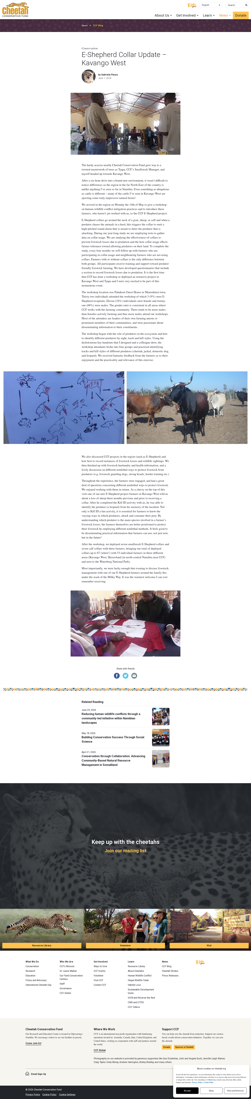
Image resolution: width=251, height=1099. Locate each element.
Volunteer (125, 945)
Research (30, 971)
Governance (66, 988)
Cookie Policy (49, 1094)
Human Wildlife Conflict (140, 975)
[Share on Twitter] (125, 675)
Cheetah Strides (170, 971)
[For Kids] (192, 5)
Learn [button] (207, 15)
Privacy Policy (33, 1094)
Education (30, 975)
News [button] (223, 15)
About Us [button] (162, 15)
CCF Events (99, 971)
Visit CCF (98, 980)
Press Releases (170, 975)
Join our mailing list (125, 850)
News (85, 25)
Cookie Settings (67, 1094)
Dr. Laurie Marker (68, 971)
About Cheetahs (136, 971)
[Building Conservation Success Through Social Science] (161, 737)
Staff (62, 983)
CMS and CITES (136, 1002)
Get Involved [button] (186, 15)
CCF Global (65, 993)
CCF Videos (134, 1007)
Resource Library (41, 945)
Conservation (32, 966)
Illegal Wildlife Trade (138, 980)
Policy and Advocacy (36, 980)
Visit (209, 945)
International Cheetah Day (38, 985)
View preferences (235, 1090)
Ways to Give (100, 966)
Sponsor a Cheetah (184, 1047)
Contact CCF (100, 985)
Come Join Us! (33, 1043)
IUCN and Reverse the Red (141, 997)
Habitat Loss (134, 985)
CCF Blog (98, 25)
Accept (187, 1090)
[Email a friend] (134, 675)
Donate (240, 15)
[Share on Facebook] (117, 675)
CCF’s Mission (67, 966)
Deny (211, 1090)
